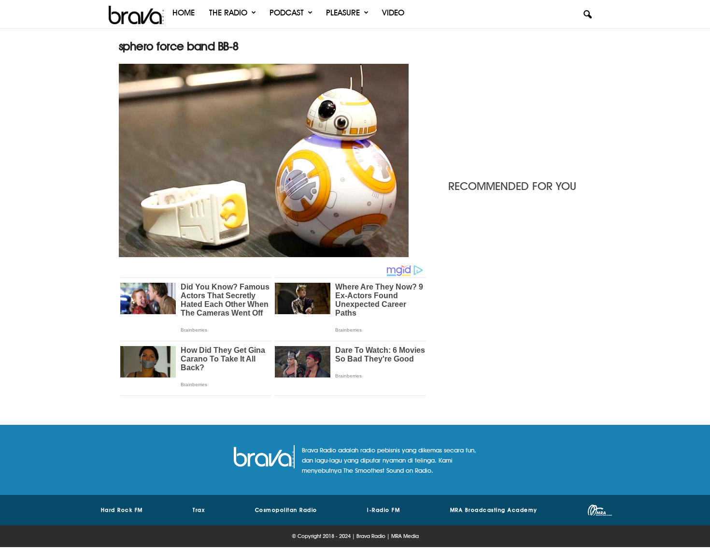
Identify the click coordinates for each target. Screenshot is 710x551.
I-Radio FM (383, 510)
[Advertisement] (519, 99)
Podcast (287, 12)
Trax (199, 510)
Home (183, 12)
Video (393, 12)
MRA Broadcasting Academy (494, 510)
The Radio (228, 12)
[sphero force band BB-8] (273, 160)
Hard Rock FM (122, 510)
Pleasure (343, 12)
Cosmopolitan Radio (286, 510)
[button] (587, 15)
